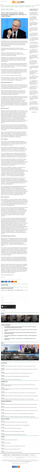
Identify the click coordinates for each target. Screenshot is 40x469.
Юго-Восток (3, 6)
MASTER (8, 10)
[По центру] (10, 290)
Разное (33, 6)
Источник (3, 277)
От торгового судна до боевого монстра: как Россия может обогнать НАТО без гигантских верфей (20, 330)
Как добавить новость (7, 454)
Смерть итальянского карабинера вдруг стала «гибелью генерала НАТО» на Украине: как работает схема (33, 13)
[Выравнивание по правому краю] (11, 290)
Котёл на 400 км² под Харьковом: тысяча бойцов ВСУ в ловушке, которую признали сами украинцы (20, 336)
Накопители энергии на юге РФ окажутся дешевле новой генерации (12, 431)
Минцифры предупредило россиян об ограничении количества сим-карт (13, 434)
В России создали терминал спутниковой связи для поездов (11, 428)
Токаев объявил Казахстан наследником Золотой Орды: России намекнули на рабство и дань (17, 373)
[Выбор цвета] (15, 290)
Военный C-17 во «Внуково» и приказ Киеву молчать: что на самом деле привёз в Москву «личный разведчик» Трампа (33, 92)
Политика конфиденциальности (26, 461)
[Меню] (1, 4)
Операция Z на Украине (10, 6)
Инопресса (16, 6)
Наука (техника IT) (28, 6)
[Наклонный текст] (3, 290)
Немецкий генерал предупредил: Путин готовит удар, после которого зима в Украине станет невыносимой (34, 108)
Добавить (3, 310)
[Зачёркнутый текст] (6, 290)
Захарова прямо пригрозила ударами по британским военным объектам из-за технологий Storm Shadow (33, 18)
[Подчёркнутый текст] (5, 290)
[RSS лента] (19, 467)
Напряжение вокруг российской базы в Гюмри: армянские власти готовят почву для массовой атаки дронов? (19, 395)
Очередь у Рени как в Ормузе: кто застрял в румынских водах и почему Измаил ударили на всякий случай (33, 51)
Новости (3, 9)
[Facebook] (13, 467)
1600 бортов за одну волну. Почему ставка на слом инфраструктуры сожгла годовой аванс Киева (34, 77)
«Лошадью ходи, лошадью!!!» (6, 442)
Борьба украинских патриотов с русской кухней (33, 43)
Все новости (34, 112)
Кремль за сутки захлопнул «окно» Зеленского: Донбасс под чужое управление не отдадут (34, 87)
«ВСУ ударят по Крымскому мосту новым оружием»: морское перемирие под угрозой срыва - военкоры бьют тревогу (19, 370)
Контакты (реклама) (25, 454)
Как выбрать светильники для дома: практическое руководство (11, 452)
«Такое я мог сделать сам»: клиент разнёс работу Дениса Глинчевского (13, 445)
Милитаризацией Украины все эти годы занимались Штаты (11, 379)
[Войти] (38, 5)
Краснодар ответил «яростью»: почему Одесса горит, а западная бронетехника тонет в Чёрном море (20, 339)
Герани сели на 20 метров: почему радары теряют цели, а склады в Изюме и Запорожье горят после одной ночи (33, 62)
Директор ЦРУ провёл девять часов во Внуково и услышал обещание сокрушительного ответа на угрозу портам (33, 72)
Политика (11, 9)
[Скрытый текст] (17, 290)
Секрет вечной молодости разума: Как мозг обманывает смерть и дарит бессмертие (15, 425)
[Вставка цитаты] (19, 290)
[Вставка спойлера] (22, 290)
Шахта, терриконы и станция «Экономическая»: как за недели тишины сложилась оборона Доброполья (34, 46)
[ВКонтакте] (15, 467)
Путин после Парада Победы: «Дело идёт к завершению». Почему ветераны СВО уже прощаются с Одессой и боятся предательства (19, 389)
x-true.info (4, 459)
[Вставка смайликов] (13, 290)
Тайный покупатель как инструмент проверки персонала (10, 449)
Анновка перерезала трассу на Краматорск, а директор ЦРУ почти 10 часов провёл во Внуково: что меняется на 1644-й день (33, 82)
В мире (7, 9)
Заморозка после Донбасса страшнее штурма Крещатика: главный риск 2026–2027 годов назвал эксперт (33, 24)
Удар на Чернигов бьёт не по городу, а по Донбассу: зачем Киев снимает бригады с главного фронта (34, 39)
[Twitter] (17, 467)
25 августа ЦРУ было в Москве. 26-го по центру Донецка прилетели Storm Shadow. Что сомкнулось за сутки (33, 29)
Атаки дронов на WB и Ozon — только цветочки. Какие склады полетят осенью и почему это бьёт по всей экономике (34, 98)
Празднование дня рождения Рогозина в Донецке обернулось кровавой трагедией (15, 376)
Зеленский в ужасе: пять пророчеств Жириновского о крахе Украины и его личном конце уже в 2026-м (18, 392)
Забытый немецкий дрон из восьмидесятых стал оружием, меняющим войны (14, 422)
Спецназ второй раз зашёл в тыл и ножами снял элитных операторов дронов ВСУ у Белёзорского (33, 34)
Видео (2, 313)
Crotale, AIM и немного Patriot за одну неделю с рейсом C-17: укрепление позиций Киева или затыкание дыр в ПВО (34, 57)
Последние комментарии (16, 454)
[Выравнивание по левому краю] (8, 290)
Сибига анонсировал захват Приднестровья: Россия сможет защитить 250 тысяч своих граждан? (17, 398)
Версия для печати (18, 10)
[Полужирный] (2, 290)
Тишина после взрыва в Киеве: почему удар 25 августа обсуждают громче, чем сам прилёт (34, 67)
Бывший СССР (21, 6)
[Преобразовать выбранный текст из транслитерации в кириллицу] (20, 290)
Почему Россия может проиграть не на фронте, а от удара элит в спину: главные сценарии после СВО (18, 366)
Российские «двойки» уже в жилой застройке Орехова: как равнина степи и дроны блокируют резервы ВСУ (34, 103)
